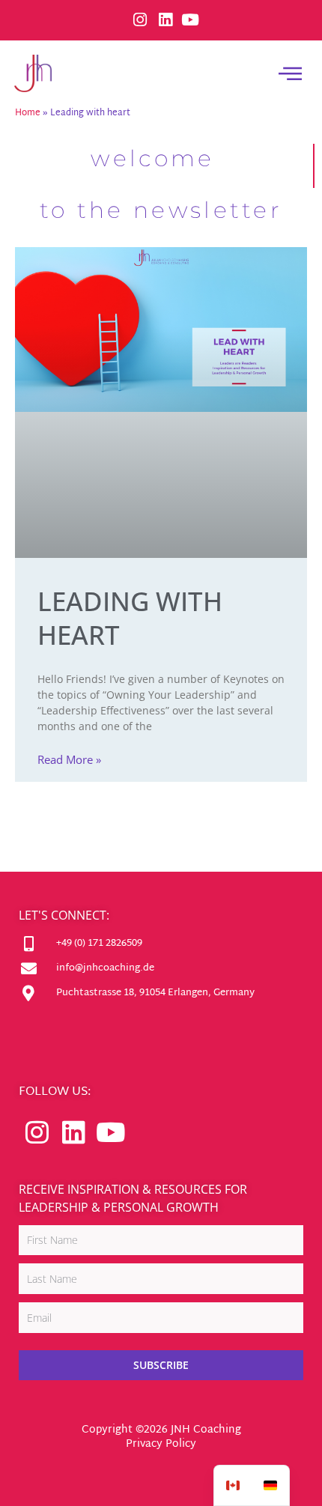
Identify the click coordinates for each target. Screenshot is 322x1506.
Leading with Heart (129, 618)
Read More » (69, 760)
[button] (291, 73)
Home (27, 113)
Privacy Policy (161, 1444)
